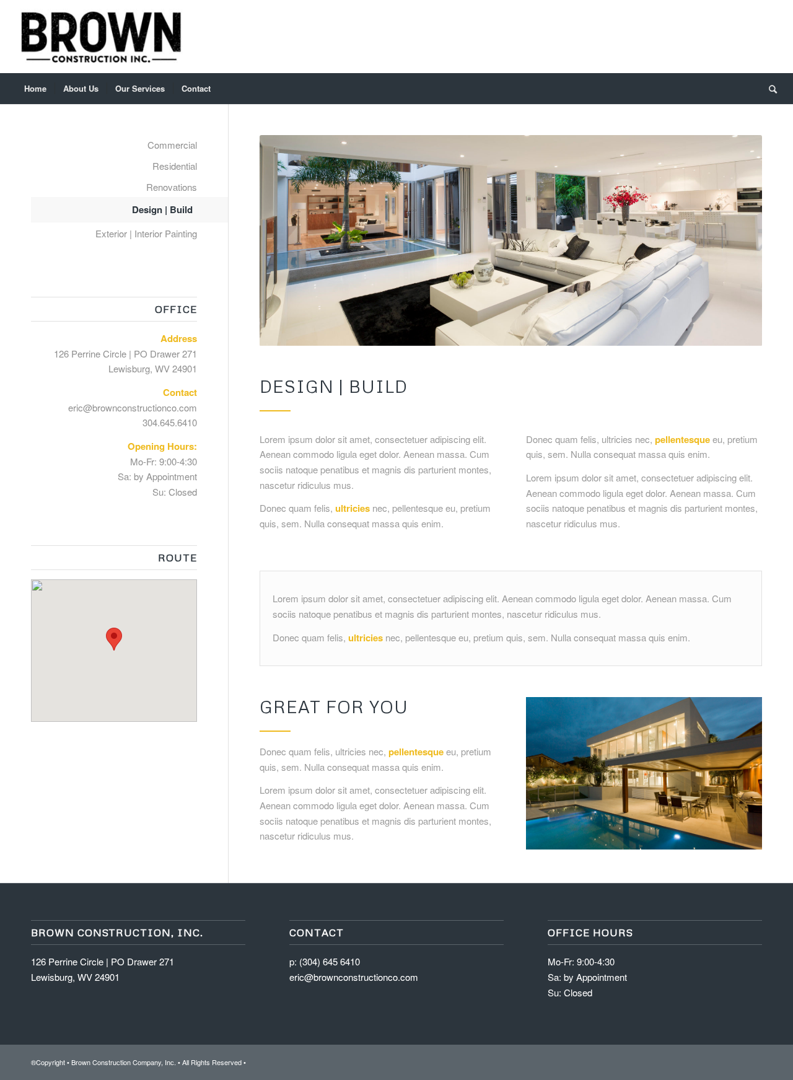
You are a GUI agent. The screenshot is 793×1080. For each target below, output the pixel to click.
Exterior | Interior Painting (146, 233)
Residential (174, 165)
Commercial (172, 144)
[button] (114, 639)
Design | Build (162, 209)
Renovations (171, 186)
